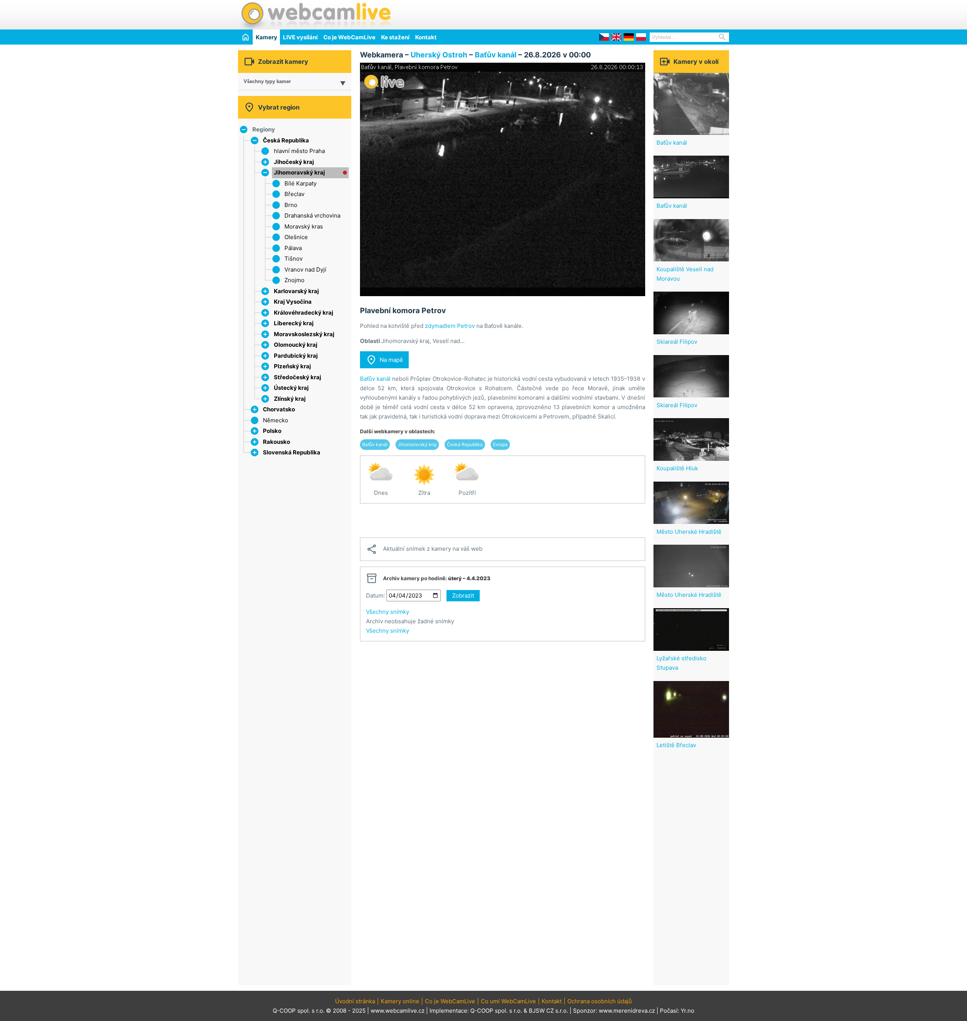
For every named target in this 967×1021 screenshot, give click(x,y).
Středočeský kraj (297, 377)
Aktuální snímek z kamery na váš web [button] (424, 549)
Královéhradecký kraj (303, 312)
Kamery (266, 37)
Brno (290, 205)
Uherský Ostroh (439, 54)
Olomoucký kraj (295, 344)
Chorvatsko (279, 409)
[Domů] (245, 36)
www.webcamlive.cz (398, 1010)
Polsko (272, 430)
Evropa (500, 444)
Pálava (293, 248)
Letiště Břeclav (676, 745)
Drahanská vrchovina (312, 215)
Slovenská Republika (291, 452)
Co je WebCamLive (349, 37)
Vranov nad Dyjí (305, 269)
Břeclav (294, 194)
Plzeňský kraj (292, 366)
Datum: (375, 595)
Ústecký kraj (291, 387)
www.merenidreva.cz (627, 1010)
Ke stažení (395, 37)
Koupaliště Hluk (677, 468)
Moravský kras (303, 226)
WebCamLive (315, 14)
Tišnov (293, 258)
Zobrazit (463, 595)
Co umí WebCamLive (508, 1001)
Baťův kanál (495, 54)
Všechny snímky (387, 611)
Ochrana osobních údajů (599, 1001)
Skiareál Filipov (677, 341)
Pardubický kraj (296, 355)
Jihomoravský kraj (299, 172)
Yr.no (687, 1010)
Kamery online (400, 1001)
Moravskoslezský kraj (304, 334)
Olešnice (296, 237)
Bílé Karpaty (300, 183)
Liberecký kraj (294, 323)
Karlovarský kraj (296, 291)
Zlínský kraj (290, 398)
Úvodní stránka (355, 1001)
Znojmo (294, 280)
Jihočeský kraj (294, 161)
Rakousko (276, 441)
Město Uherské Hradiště (689, 531)
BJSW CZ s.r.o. (548, 1010)
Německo (275, 420)
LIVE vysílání (300, 37)
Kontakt (426, 37)
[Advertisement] (640, 13)
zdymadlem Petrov (450, 325)
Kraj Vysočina (293, 301)
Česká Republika (286, 140)
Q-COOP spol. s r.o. (496, 1010)
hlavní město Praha (299, 150)
